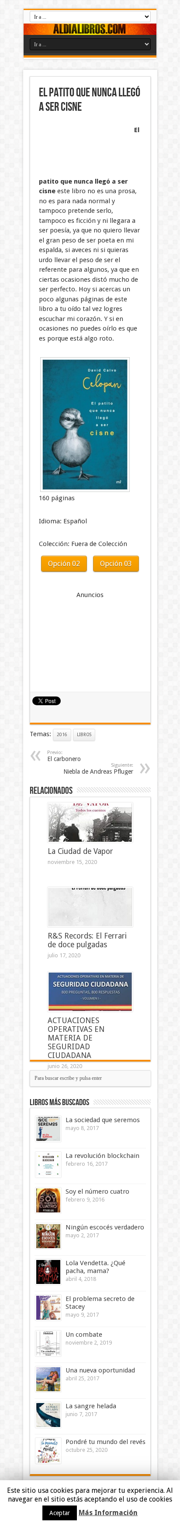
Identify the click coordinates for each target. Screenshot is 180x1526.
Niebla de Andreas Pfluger (98, 768)
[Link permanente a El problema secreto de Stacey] (48, 1308)
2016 (62, 734)
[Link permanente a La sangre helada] (48, 1415)
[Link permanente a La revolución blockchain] (48, 1165)
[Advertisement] (82, 146)
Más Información (108, 1513)
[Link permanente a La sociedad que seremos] (48, 1129)
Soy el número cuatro (97, 1191)
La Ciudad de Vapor (80, 851)
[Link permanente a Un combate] (48, 1343)
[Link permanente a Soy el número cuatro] (48, 1200)
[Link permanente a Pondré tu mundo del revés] (48, 1451)
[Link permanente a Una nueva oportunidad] (48, 1379)
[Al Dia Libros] (90, 29)
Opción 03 (116, 564)
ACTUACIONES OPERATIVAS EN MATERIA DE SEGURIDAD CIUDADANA (76, 1038)
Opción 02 (64, 564)
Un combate (84, 1334)
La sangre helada (91, 1406)
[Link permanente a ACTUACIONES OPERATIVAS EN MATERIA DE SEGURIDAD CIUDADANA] (90, 992)
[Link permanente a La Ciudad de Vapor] (90, 822)
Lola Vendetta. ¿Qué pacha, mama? (95, 1267)
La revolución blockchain (102, 1156)
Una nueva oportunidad (100, 1370)
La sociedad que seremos (103, 1120)
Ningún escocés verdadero (105, 1227)
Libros (84, 734)
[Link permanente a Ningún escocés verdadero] (48, 1236)
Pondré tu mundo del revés (105, 1442)
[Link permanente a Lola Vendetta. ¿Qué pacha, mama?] (48, 1272)
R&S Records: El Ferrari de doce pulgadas (87, 940)
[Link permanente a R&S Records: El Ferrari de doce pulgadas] (90, 907)
